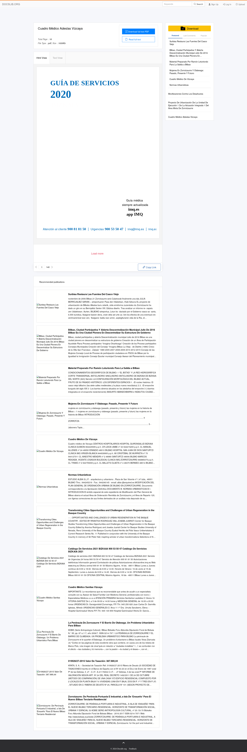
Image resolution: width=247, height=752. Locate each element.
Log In (228, 4)
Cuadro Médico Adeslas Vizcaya (182, 116)
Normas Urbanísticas (79, 474)
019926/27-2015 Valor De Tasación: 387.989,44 (93, 661)
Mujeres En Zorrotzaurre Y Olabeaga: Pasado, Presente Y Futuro (103, 403)
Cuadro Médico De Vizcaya (82, 439)
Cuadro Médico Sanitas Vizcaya (85, 587)
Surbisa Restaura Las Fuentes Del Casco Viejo (93, 294)
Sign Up (214, 4)
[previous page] (36, 267)
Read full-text (134, 39)
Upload (241, 4)
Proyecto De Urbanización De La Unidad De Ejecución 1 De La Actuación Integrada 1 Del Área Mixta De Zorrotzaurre (188, 105)
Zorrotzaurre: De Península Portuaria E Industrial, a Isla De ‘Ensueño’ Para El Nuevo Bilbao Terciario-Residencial (109, 698)
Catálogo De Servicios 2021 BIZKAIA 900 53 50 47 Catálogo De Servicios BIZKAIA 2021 (107, 550)
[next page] (52, 267)
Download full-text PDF (138, 31)
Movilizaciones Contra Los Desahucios (185, 93)
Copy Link (150, 267)
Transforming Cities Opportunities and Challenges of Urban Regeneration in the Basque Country (111, 512)
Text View (58, 57)
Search (199, 4)
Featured (175, 35)
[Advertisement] (123, 16)
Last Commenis (189, 35)
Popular (204, 35)
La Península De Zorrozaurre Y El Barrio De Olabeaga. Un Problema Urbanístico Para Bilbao (111, 624)
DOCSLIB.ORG (11, 4)
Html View (41, 57)
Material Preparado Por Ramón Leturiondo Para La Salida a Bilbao (104, 368)
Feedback (133, 749)
